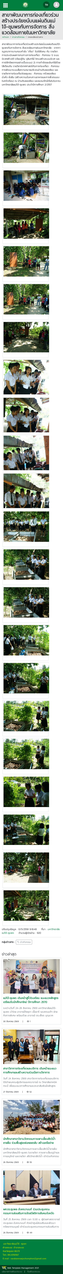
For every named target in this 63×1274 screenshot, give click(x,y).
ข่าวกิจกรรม (25, 942)
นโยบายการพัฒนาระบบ (12, 1271)
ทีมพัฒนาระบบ (33, 1271)
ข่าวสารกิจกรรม (18, 37)
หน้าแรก (5, 37)
